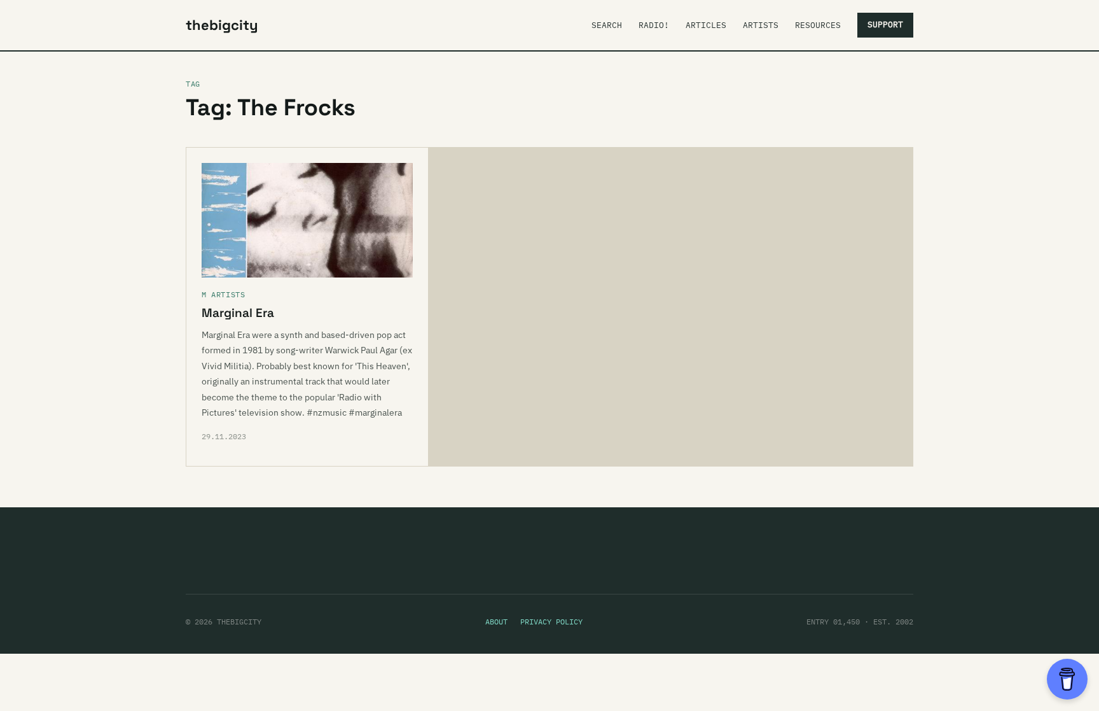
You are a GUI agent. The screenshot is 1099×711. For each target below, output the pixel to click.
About (496, 621)
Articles (706, 25)
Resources (818, 25)
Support (885, 24)
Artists (760, 25)
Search (606, 25)
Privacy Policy (551, 621)
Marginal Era (238, 313)
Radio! (654, 25)
